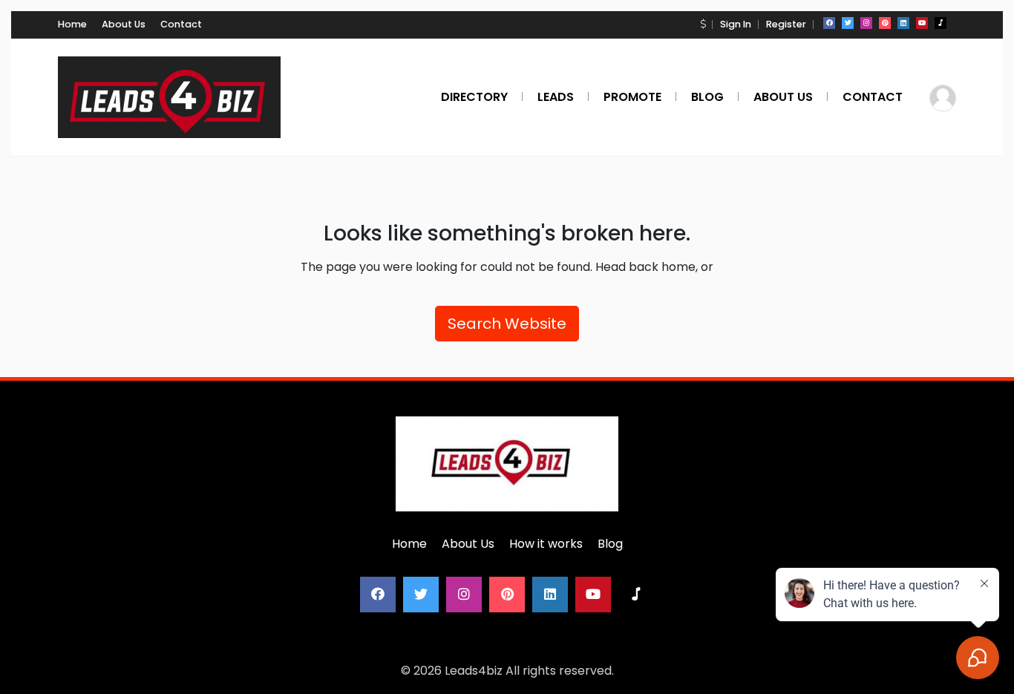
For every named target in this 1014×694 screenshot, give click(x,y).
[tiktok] (940, 23)
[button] (703, 24)
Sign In (735, 24)
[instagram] (866, 23)
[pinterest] (885, 23)
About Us (123, 24)
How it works (546, 543)
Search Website (507, 323)
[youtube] (922, 23)
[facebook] (829, 23)
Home (72, 24)
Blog (610, 543)
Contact (181, 24)
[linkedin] (903, 23)
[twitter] (848, 23)
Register (786, 24)
